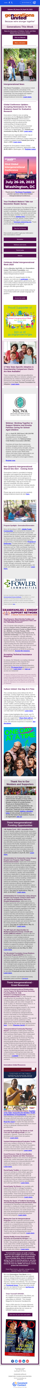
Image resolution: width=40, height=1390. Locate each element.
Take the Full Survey (20, 228)
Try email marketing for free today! (20, 1387)
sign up (27, 669)
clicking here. (20, 216)
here (5, 1025)
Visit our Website (20, 37)
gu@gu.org (25, 978)
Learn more (17, 669)
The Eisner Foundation (23, 192)
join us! (19, 816)
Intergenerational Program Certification (12, 597)
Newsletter (20, 239)
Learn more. (27, 97)
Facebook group (12, 1285)
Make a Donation (20, 43)
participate (24, 279)
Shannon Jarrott (19, 1025)
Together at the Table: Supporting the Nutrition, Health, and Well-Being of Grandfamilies (19, 1112)
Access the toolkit (20, 298)
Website (20, 255)
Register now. (10, 460)
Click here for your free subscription (20, 1314)
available (15, 1056)
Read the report (9, 1122)
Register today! (30, 149)
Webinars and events (20, 244)
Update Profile (12, 1376)
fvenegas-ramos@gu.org (22, 222)
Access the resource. (22, 651)
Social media (20, 250)
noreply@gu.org (22, 1378)
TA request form (16, 667)
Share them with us (26, 718)
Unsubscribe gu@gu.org (20, 1374)
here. (28, 494)
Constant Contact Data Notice (24, 1376)
